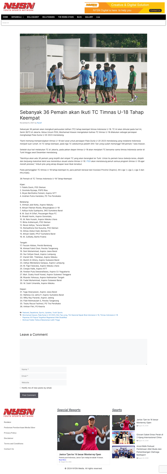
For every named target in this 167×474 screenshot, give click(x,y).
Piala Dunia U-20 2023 (46, 315)
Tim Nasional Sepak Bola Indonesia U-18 (83, 315)
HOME (5, 17)
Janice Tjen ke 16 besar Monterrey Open (80, 454)
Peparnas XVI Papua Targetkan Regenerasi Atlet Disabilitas (44, 317)
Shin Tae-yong (61, 315)
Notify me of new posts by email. (37, 388)
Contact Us (9, 449)
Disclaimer (8, 438)
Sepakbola (34, 312)
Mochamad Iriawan (29, 315)
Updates (48, 312)
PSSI (88, 161)
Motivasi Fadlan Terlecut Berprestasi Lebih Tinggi (41, 320)
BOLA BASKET (33, 17)
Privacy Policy (10, 433)
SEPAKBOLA (16, 17)
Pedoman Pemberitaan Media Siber (19, 427)
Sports (41, 312)
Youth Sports (57, 312)
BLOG (79, 17)
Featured (25, 312)
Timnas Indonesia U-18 (109, 315)
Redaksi (7, 422)
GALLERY (89, 17)
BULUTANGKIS (48, 17)
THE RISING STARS (66, 17)
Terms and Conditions (13, 443)
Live (98, 17)
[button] (17, 17)
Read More (62, 460)
